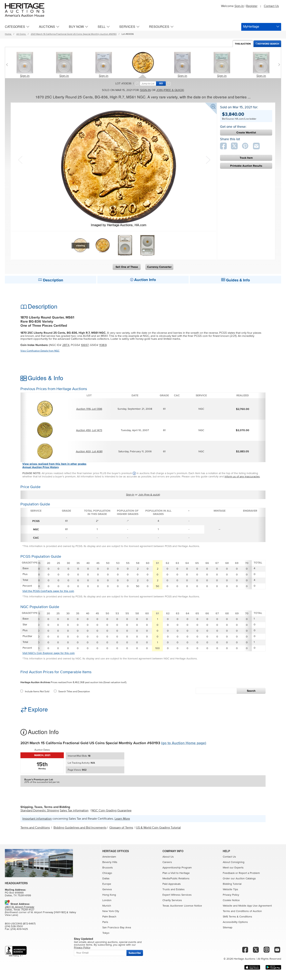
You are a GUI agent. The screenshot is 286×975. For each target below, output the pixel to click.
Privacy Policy (231, 895)
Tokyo (105, 933)
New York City (110, 911)
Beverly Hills (109, 862)
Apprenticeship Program (177, 867)
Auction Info (144, 279)
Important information (37, 818)
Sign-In (239, 6)
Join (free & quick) (170, 90)
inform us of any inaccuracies (242, 476)
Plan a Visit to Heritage (176, 873)
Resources (159, 26)
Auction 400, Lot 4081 (89, 451)
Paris (105, 922)
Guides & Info (237, 280)
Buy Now (76, 26)
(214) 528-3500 (14, 926)
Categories (15, 26)
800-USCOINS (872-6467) (20, 923)
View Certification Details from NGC (40, 351)
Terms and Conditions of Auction (242, 911)
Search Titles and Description (74, 691)
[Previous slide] (8, 64)
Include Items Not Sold (37, 691)
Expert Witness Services (177, 895)
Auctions (47, 26)
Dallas (106, 878)
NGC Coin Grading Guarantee (111, 810)
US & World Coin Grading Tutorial (158, 827)
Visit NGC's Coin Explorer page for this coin (48, 653)
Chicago (107, 873)
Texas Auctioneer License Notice (182, 905)
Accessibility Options (235, 922)
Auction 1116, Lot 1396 (89, 409)
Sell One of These (127, 267)
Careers (167, 862)
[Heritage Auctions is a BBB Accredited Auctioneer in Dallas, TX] (16, 951)
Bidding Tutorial (232, 884)
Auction (243, 43)
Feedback (229, 873)
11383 (102, 345)
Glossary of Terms (121, 827)
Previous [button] (20, 159)
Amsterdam (109, 856)
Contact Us (271, 6)
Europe (106, 884)
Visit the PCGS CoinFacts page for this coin (48, 591)
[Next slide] (278, 64)
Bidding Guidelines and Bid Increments (80, 827)
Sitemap (227, 927)
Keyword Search (268, 43)
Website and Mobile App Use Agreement (247, 905)
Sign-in (25, 75)
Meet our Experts (233, 867)
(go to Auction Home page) (183, 743)
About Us (168, 856)
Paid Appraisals (171, 884)
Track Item (246, 157)
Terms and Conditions (35, 827)
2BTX (65, 345)
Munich (106, 905)
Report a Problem (249, 873)
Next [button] (207, 159)
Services (127, 26)
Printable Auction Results (246, 165)
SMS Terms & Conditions (237, 916)
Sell (101, 26)
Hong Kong (109, 895)
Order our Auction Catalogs (239, 878)
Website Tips (230, 889)
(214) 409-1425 (19, 929)
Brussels (107, 867)
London (106, 900)
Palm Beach (109, 916)
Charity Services (172, 900)
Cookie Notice (231, 900)
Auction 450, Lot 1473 (89, 430)
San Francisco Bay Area (116, 927)
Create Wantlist (246, 132)
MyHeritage (251, 26)
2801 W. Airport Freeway (19, 907)
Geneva (107, 889)
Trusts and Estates (173, 889)
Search (251, 690)
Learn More (122, 818)
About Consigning (233, 862)
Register (251, 6)
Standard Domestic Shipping (39, 810)
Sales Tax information (74, 810)
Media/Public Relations (175, 878)
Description (52, 280)
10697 (85, 345)
